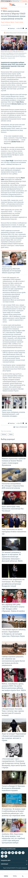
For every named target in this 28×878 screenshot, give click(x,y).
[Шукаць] (22, 876)
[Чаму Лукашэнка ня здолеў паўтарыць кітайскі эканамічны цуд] (14, 521)
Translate (24, 1)
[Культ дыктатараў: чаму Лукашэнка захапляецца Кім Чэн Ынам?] (14, 498)
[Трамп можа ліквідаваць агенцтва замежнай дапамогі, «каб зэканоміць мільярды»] (14, 401)
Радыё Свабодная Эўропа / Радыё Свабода (12, 22)
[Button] (11, 28)
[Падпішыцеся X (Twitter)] (9, 852)
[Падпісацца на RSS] (5, 856)
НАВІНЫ (6, 876)
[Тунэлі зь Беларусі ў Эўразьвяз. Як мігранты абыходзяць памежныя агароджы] (14, 777)
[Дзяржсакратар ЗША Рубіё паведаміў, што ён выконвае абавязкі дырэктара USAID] (14, 258)
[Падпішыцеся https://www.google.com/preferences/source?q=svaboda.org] (2, 852)
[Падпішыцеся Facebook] (5, 852)
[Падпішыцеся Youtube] (12, 852)
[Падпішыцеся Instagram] (23, 852)
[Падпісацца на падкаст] (16, 852)
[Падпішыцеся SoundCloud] (19, 852)
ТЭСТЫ (15, 876)
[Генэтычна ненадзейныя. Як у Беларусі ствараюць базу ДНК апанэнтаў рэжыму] (14, 475)
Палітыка (4, 8)
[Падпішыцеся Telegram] (2, 856)
